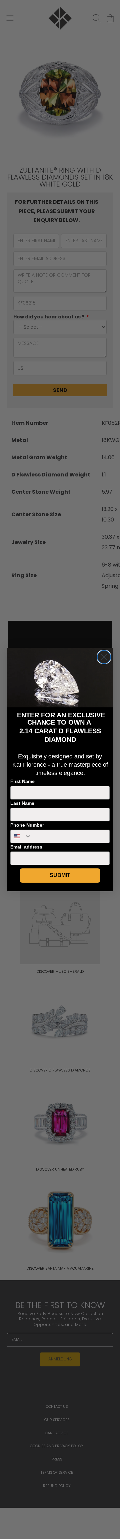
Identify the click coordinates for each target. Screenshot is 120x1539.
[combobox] (21, 836)
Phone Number (27, 825)
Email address (26, 847)
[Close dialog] (104, 657)
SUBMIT (60, 875)
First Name (22, 781)
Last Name (22, 803)
